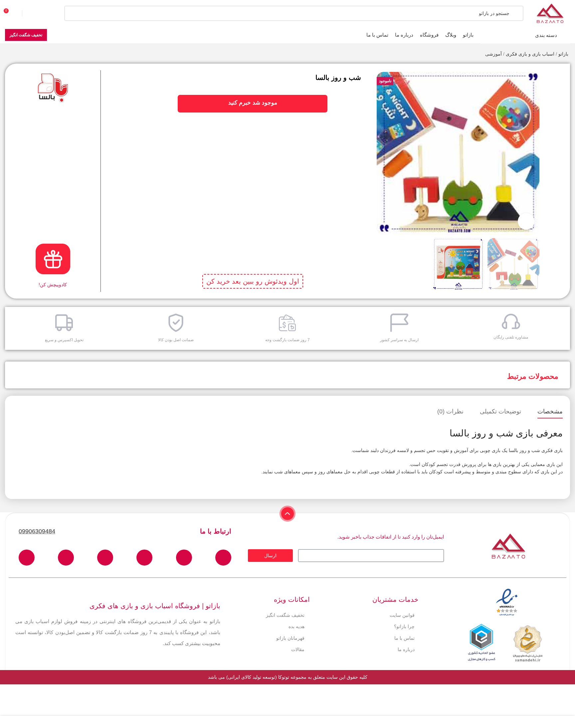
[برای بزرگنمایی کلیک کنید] (526, 221)
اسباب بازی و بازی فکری (530, 54)
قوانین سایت (402, 615)
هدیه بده (296, 626)
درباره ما (406, 649)
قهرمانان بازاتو (290, 638)
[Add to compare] (556, 87)
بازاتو (563, 54)
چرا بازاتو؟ (404, 626)
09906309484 (37, 531)
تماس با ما (404, 638)
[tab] (550, 411)
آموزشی (493, 54)
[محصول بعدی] (8, 54)
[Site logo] (550, 13)
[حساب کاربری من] (35, 13)
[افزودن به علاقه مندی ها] (556, 73)
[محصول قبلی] (21, 54)
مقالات (297, 649)
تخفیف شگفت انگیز (26, 35)
